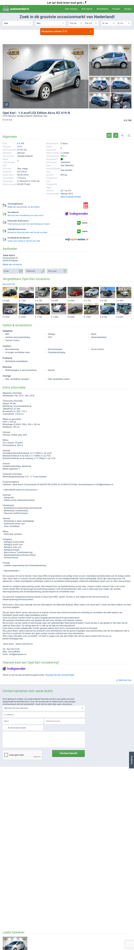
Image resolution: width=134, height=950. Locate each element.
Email (6, 271)
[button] (131, 760)
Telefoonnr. (30, 271)
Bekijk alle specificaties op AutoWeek (24, 207)
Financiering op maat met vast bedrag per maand (29, 224)
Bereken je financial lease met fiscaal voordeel (27, 232)
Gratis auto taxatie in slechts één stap (24, 241)
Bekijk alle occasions (12, 264)
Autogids (116, 9)
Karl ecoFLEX (9, 284)
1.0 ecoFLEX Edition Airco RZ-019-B (44, 113)
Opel (6, 23)
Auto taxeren (87, 9)
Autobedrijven (102, 9)
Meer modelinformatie (71, 197)
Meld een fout (125, 680)
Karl (38, 23)
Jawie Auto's (9, 255)
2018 (19, 146)
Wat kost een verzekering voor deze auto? (26, 215)
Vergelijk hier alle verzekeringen (59, 675)
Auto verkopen (71, 9)
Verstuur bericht (68, 753)
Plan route (52, 271)
